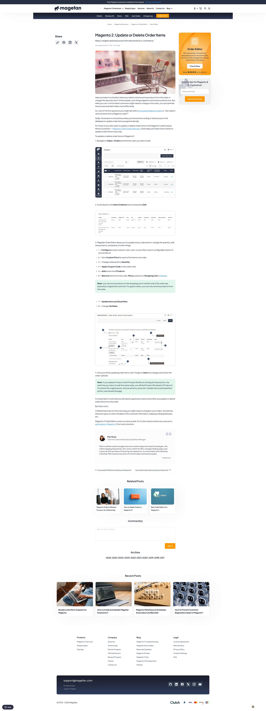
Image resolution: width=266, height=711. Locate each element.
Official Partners (114, 653)
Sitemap (80, 649)
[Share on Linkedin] (70, 42)
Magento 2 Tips (143, 657)
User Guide (136, 16)
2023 (126, 557)
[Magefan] (68, 8)
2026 (108, 557)
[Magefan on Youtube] (200, 684)
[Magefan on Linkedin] (176, 684)
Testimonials (113, 645)
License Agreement (181, 642)
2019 (151, 557)
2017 (162, 557)
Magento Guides (143, 653)
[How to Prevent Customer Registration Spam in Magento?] (191, 594)
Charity (111, 661)
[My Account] (209, 8)
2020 (144, 557)
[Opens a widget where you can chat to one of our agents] (8, 707)
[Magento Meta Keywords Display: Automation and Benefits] (152, 594)
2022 (133, 557)
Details (99, 16)
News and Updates (144, 649)
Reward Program (114, 657)
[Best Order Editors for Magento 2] (162, 496)
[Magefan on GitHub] (170, 684)
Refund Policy (178, 645)
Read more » (167, 458)
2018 (156, 557)
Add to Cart (162, 16)
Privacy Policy (179, 649)
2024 (120, 557)
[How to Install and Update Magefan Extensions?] (114, 594)
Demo (119, 16)
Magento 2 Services (85, 642)
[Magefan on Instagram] (194, 684)
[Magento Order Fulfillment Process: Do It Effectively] (108, 496)
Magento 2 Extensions (112, 8)
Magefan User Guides (145, 645)
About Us (150, 8)
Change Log (148, 16)
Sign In (170, 546)
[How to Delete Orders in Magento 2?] (135, 496)
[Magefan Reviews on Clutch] (175, 702)
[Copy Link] (57, 42)
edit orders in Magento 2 (105, 424)
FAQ (126, 16)
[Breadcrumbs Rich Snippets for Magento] (75, 594)
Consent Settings (180, 653)
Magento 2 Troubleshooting (147, 642)
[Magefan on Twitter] (188, 684)
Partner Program (114, 649)
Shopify (140, 665)
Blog (168, 8)
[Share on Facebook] (63, 42)
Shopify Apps (130, 8)
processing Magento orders (150, 111)
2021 (139, 557)
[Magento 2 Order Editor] (195, 54)
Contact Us (160, 8)
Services (141, 8)
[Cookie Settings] (253, 706)
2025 (114, 557)
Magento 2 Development (146, 661)
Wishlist (163, 275)
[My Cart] (200, 8)
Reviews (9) (109, 16)
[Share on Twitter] (76, 42)
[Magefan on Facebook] (182, 684)
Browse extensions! (153, 2)
